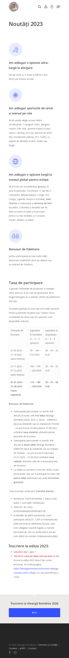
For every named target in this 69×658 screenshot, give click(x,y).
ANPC (23, 648)
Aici (34, 612)
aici (32, 551)
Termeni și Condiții (47, 644)
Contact (32, 648)
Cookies (13, 648)
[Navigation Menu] (58, 6)
